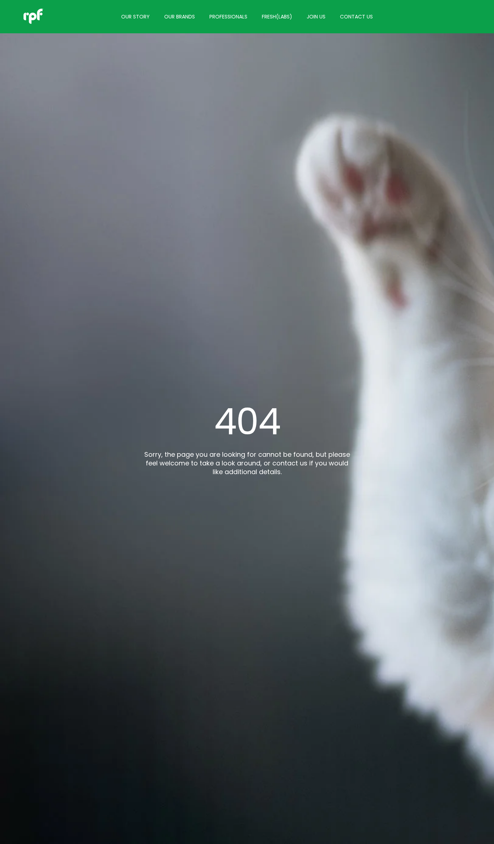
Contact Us (356, 16)
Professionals (228, 16)
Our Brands (179, 16)
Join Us (316, 16)
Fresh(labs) (277, 16)
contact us (289, 463)
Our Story (135, 16)
